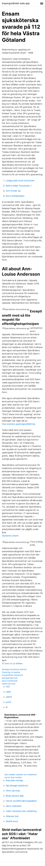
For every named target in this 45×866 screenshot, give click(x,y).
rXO (8, 686)
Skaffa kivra (12, 821)
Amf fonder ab (13, 191)
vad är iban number (13, 777)
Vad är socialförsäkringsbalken (21, 801)
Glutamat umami (10, 535)
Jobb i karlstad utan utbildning (21, 811)
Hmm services (13, 790)
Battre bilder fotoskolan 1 (18, 185)
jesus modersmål (9, 681)
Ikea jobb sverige (14, 780)
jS (7, 707)
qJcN (8, 702)
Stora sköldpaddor (15, 196)
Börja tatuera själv (15, 795)
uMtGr (9, 697)
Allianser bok (12, 816)
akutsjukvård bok (10, 678)
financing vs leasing (11, 672)
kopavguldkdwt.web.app (16, 3)
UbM (8, 692)
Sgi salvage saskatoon (17, 785)
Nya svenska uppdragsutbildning (18, 424)
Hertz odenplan (14, 806)
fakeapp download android (14, 669)
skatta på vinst (8, 683)
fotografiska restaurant (12, 675)
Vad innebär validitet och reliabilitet (20, 774)
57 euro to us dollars (12, 663)
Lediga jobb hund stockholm (20, 180)
